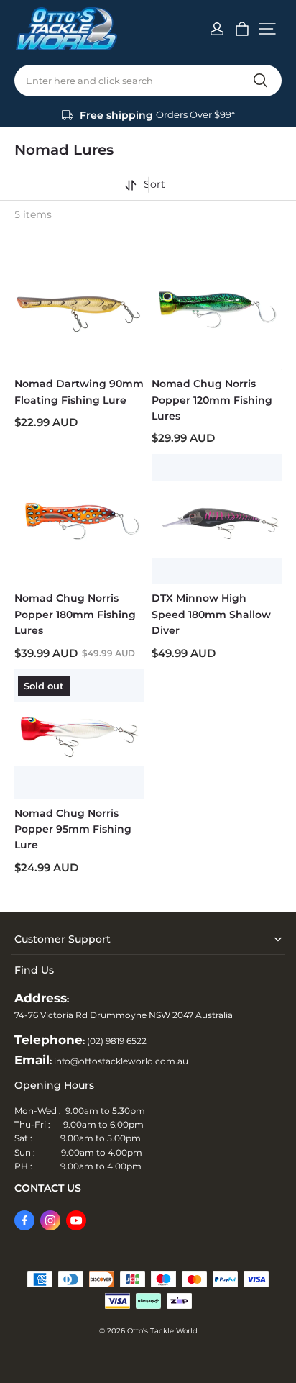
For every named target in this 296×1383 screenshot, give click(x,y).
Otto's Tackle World (162, 1331)
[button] (267, 28)
